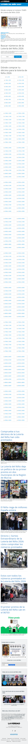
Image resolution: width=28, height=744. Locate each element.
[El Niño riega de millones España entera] (14, 521)
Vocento (14, 734)
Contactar (4, 738)
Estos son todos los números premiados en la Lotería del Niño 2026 (13, 578)
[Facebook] (12, 730)
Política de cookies (16, 741)
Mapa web (9, 741)
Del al (7, 77)
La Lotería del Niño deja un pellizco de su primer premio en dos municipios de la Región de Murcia (13, 472)
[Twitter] (15, 730)
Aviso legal (22, 738)
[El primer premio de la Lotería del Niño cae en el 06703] (14, 624)
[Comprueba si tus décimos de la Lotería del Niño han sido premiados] (14, 451)
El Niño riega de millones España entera (14, 509)
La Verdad (14, 723)
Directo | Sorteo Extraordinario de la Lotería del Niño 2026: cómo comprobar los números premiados (12, 541)
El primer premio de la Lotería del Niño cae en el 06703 (13, 609)
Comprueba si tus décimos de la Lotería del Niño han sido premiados (12, 435)
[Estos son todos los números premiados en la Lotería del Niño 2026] (14, 592)
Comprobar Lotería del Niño (14, 660)
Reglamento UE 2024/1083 (13, 738)
